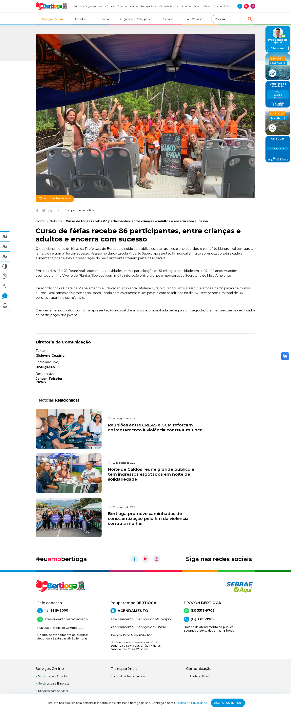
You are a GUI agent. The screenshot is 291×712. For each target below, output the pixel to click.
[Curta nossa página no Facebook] (239, 6)
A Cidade (110, 6)
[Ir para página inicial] (51, 6)
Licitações (186, 6)
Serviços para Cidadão (53, 676)
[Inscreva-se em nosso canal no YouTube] (246, 6)
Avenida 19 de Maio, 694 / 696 (135, 642)
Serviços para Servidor (53, 691)
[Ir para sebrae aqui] (230, 587)
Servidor (168, 19)
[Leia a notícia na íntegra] (145, 429)
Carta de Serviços (169, 6)
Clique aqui (278, 48)
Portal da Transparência (129, 676)
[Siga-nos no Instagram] (252, 6)
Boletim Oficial (202, 6)
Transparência (149, 6)
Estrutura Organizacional (88, 6)
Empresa (103, 19)
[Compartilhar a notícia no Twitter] (44, 210)
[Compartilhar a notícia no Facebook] (37, 210)
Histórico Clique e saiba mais (278, 159)
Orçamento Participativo (136, 19)
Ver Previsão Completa (277, 104)
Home (40, 221)
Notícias (133, 6)
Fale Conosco (195, 19)
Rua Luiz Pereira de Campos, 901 (62, 633)
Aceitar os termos (228, 702)
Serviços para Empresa (53, 683)
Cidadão (80, 19)
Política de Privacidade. (192, 703)
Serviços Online (52, 19)
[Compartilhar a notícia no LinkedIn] (50, 210)
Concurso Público (222, 6)
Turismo (122, 6)
